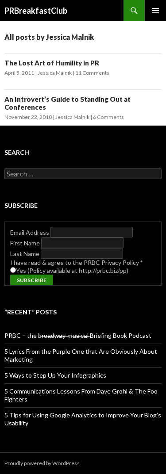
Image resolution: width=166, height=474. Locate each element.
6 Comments (108, 117)
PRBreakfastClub (35, 10)
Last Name (25, 253)
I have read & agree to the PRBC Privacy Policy (76, 262)
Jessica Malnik (55, 72)
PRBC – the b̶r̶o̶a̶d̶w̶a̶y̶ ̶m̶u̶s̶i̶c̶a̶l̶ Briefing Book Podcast (77, 335)
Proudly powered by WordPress (42, 463)
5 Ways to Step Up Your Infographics (55, 375)
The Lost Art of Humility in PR (51, 63)
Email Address (30, 232)
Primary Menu (155, 10)
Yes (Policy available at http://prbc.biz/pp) (72, 270)
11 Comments (92, 72)
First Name (25, 243)
